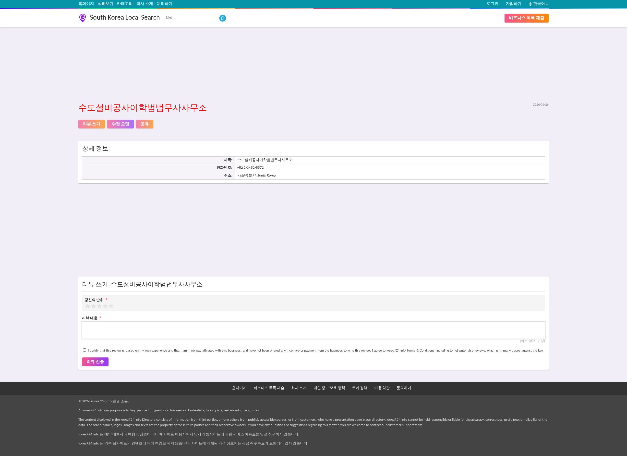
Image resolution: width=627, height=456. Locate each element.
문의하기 (164, 4)
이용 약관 (382, 388)
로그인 (492, 4)
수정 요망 (120, 124)
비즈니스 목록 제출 (526, 18)
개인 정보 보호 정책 (329, 388)
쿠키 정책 (359, 388)
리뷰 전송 (95, 362)
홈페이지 (86, 4)
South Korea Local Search (125, 17)
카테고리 (125, 4)
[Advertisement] (225, 65)
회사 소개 (144, 4)
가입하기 (513, 4)
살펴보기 (105, 4)
